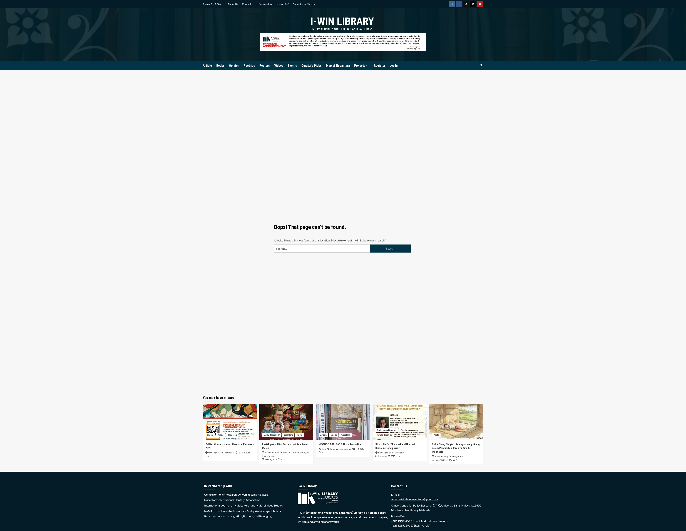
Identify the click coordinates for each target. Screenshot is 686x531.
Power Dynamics (384, 435)
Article (207, 65)
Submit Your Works (304, 4)
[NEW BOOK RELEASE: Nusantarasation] (343, 422)
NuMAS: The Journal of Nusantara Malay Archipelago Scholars (242, 511)
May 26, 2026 (271, 459)
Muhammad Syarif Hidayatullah (449, 456)
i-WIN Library (342, 21)
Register (379, 65)
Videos (278, 65)
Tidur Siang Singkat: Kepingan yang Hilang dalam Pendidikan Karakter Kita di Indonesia (456, 448)
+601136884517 (401, 521)
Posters (264, 65)
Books (220, 65)
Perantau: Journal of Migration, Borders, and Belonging (238, 516)
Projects (359, 65)
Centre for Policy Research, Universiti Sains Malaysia (236, 494)
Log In (394, 65)
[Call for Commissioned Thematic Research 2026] (230, 422)
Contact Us (248, 4)
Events (292, 65)
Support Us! (282, 4)
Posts (299, 435)
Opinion (234, 65)
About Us (233, 4)
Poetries (249, 65)
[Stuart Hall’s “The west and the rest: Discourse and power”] (400, 422)
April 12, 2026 (358, 449)
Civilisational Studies (386, 430)
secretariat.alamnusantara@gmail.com (414, 499)
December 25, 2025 (386, 456)
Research (232, 435)
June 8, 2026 (244, 452)
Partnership (265, 4)
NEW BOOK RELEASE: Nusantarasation (340, 444)
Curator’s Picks (311, 65)
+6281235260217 (402, 525)
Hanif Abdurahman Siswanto (221, 452)
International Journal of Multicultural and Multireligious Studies (243, 505)
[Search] (481, 65)
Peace (220, 435)
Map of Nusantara (338, 65)
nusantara (288, 435)
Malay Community (272, 435)
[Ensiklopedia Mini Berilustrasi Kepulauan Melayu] (286, 422)
